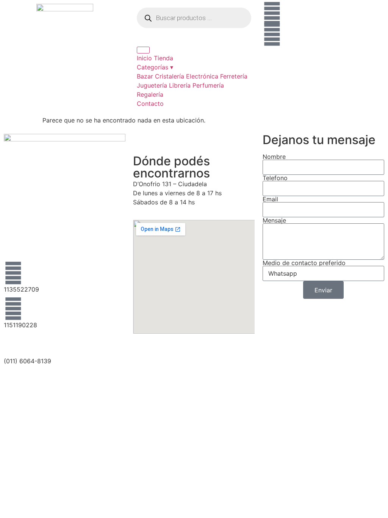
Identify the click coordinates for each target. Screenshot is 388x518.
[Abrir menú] (143, 50)
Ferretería (233, 76)
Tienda (163, 58)
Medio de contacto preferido (304, 263)
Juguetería (152, 85)
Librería (180, 85)
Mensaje (274, 220)
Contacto (150, 103)
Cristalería (169, 76)
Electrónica (202, 76)
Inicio (144, 58)
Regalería (150, 94)
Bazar (145, 76)
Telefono (275, 178)
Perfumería (208, 85)
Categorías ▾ (155, 67)
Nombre (274, 157)
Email (270, 199)
